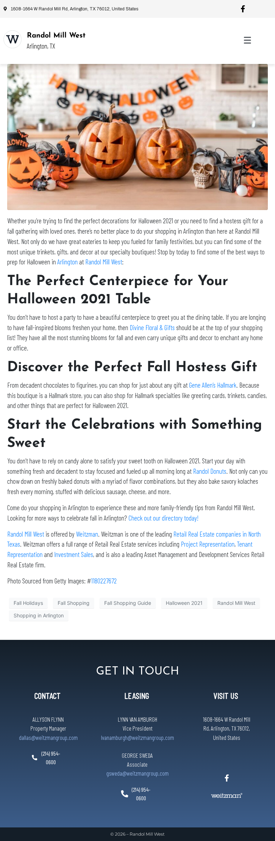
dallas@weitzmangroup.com (48, 737)
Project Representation (208, 544)
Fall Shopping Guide (127, 603)
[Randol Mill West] (12, 39)
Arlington (67, 262)
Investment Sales (73, 554)
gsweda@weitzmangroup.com (137, 773)
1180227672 (104, 581)
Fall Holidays (28, 603)
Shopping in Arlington (39, 615)
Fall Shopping (74, 603)
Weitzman (87, 534)
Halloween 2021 (184, 603)
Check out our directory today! (163, 518)
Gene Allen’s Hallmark (212, 385)
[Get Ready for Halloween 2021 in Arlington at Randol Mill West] (137, 136)
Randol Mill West (56, 35)
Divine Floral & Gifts (152, 327)
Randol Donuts (209, 471)
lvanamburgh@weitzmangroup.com (137, 737)
